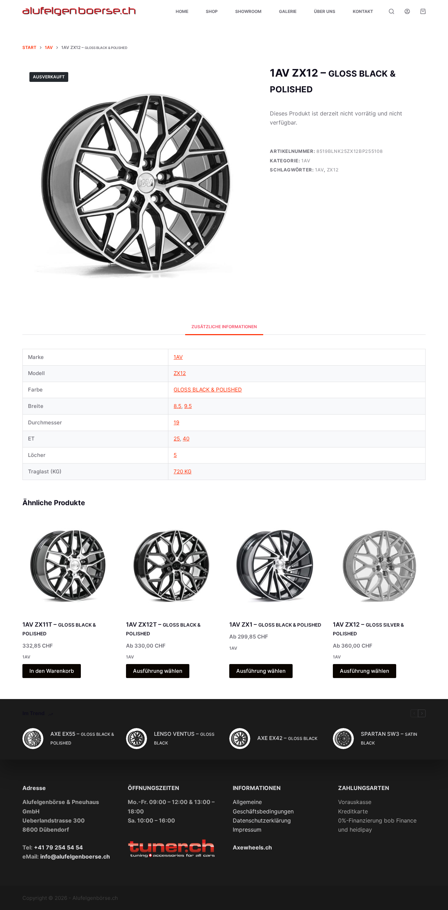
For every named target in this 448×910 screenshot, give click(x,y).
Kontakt (363, 11)
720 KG (182, 471)
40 (186, 438)
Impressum (247, 829)
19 (176, 422)
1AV (305, 160)
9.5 (188, 406)
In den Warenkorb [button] (51, 671)
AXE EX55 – (82, 738)
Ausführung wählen (157, 671)
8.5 (177, 406)
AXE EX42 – (287, 738)
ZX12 (333, 169)
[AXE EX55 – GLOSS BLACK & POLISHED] (32, 738)
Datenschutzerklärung (262, 820)
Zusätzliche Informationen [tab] (224, 326)
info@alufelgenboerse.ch (75, 856)
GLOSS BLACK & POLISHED (208, 389)
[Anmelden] (407, 11)
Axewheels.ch (252, 847)
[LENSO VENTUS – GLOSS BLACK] (136, 738)
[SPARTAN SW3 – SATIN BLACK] (343, 738)
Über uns (324, 11)
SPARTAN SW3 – (389, 738)
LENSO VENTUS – (184, 738)
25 (177, 438)
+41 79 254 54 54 (58, 847)
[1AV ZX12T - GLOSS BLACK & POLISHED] (172, 565)
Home (182, 11)
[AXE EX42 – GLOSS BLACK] (239, 738)
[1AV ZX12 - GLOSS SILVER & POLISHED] (379, 565)
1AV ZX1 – (275, 624)
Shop (212, 11)
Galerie (287, 11)
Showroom (248, 11)
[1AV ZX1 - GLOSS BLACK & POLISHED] (275, 565)
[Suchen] (391, 11)
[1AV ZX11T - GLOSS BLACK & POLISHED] (68, 565)
